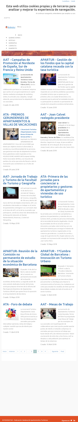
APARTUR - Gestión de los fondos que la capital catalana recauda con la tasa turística (57, 64)
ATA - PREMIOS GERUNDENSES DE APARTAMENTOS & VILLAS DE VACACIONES (20, 119)
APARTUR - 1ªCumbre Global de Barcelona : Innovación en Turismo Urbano (56, 256)
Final (62, 351)
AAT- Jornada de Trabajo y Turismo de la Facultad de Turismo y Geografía (20, 180)
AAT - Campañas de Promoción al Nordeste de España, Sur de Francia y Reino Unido (19, 64)
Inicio (4, 351)
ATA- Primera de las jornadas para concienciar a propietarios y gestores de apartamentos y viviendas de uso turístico (56, 186)
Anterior (12, 351)
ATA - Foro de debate (17, 304)
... (28, 351)
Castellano (66, 1)
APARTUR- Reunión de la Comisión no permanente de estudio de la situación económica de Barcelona (20, 257)
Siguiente (55, 351)
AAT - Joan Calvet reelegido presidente (55, 116)
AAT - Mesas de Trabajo (57, 304)
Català (73, 1)
